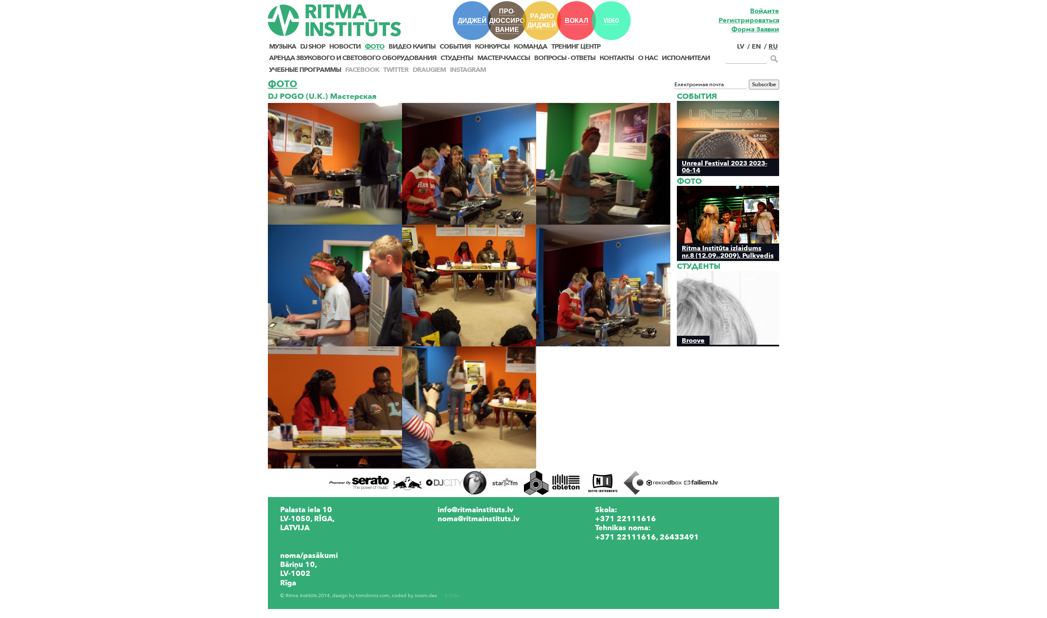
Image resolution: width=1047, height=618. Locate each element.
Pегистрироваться (749, 20)
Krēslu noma (617, 546)
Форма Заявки (755, 29)
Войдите (764, 11)
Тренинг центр (575, 46)
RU (773, 46)
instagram (468, 69)
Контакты (617, 58)
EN (756, 46)
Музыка (282, 46)
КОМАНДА (530, 46)
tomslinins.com (372, 595)
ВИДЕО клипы (412, 46)
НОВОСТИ (345, 46)
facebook (362, 69)
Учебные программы (305, 69)
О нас (648, 58)
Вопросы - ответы (564, 58)
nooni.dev (426, 595)
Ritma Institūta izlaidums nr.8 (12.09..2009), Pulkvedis (728, 251)
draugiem (429, 69)
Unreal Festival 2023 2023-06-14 (724, 166)
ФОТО (374, 46)
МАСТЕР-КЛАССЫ (503, 58)
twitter (396, 69)
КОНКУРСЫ (492, 46)
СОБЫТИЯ (455, 46)
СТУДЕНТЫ (456, 58)
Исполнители (686, 58)
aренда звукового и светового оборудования (352, 58)
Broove (693, 340)
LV (740, 46)
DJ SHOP (312, 46)
